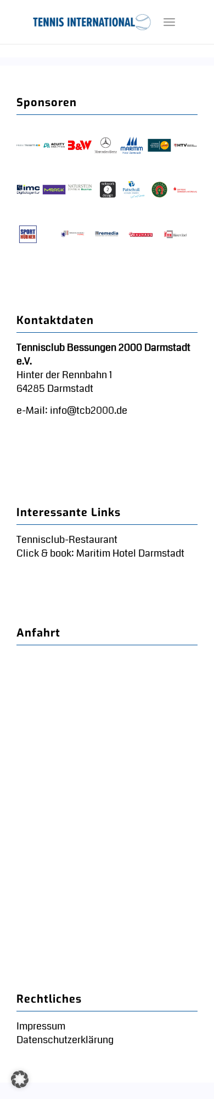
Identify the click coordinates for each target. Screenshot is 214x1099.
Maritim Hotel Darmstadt (129, 553)
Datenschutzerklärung (65, 1040)
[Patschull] (133, 190)
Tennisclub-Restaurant (66, 540)
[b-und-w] (80, 145)
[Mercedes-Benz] (105, 145)
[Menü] (169, 22)
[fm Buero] (175, 234)
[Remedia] (107, 234)
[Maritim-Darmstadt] (132, 145)
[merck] (54, 190)
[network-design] (108, 190)
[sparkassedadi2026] (185, 190)
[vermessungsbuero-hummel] (73, 234)
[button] (20, 1079)
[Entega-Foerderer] (159, 145)
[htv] (185, 145)
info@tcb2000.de (88, 410)
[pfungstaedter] (159, 190)
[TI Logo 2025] (91, 22)
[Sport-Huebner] (28, 234)
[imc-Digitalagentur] (28, 190)
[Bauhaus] (141, 234)
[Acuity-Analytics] (54, 145)
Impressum (40, 1026)
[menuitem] (169, 22)
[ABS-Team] (28, 145)
